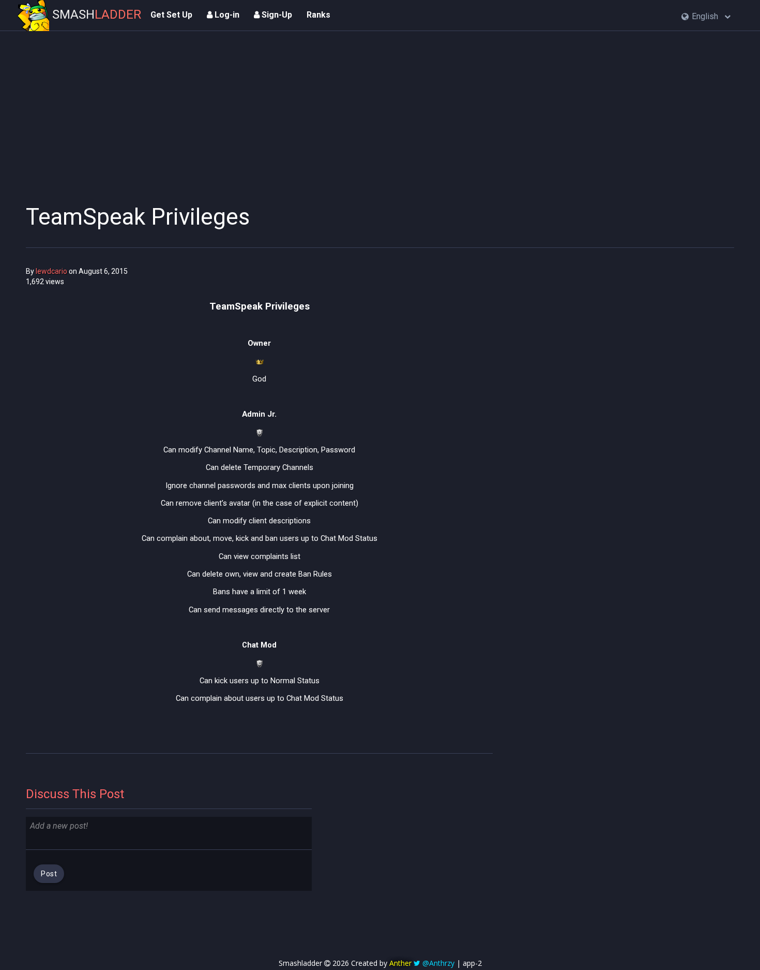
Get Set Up (171, 15)
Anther (400, 963)
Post (49, 874)
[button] (706, 16)
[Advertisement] (259, 111)
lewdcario (51, 271)
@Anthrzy (438, 963)
